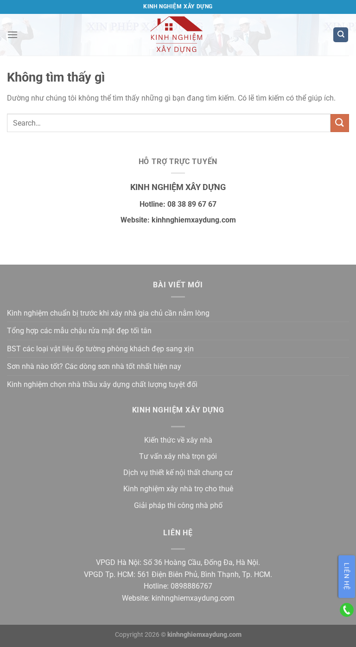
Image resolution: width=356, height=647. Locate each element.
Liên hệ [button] (346, 576)
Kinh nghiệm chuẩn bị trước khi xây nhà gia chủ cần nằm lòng (108, 313)
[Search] (340, 35)
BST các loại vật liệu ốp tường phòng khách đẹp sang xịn (100, 348)
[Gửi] (340, 123)
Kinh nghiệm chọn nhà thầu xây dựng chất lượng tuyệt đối (102, 384)
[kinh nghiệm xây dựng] (178, 35)
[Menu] (12, 34)
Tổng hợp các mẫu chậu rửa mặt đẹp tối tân (79, 330)
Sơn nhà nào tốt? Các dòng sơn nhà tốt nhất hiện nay (94, 366)
